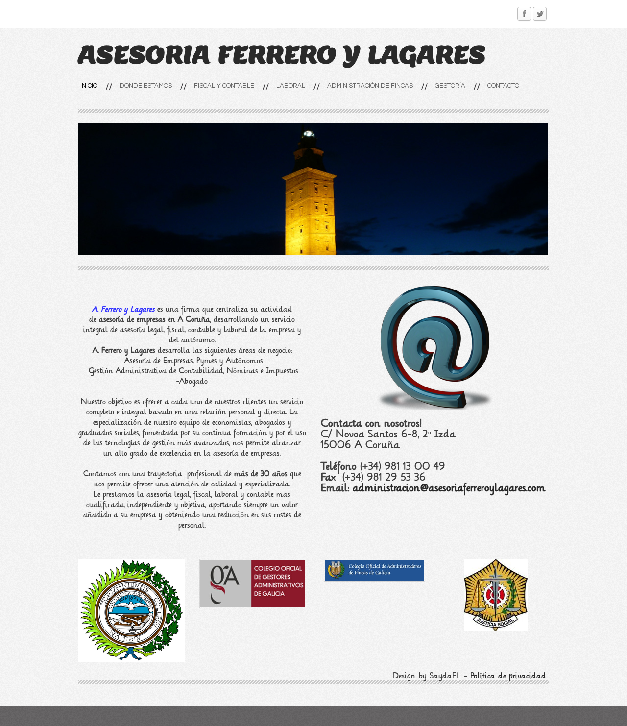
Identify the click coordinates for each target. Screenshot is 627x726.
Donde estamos (146, 85)
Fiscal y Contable (224, 85)
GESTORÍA (450, 85)
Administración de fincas (370, 85)
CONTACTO (503, 85)
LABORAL (290, 85)
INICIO (88, 85)
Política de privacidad (508, 676)
